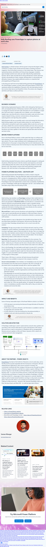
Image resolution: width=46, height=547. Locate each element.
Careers (27, 539)
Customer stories (18, 63)
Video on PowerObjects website (12, 411)
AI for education (14, 535)
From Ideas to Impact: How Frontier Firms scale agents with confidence (37, 469)
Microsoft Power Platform (27, 536)
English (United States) (4, 541)
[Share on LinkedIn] (9, 56)
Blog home (4, 4)
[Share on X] (6, 56)
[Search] (43, 7)
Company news (38, 539)
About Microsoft (32, 539)
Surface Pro (2, 530)
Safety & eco (40, 545)
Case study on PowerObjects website (13, 413)
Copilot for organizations (32, 530)
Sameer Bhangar (4, 43)
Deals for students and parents (5, 535)
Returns (41, 531)
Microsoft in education (31, 532)
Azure (9, 537)
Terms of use (31, 545)
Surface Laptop (7, 530)
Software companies (17, 539)
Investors (5, 540)
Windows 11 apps (15, 531)
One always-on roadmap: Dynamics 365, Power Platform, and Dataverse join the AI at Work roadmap (7, 464)
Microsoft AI (2, 536)
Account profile (21, 531)
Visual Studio (23, 539)
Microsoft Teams (35, 536)
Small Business (5, 537)
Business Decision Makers (7, 63)
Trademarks (36, 545)
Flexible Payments (23, 532)
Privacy (21, 545)
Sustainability (23, 540)
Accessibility (18, 540)
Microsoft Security (8, 536)
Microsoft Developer (14, 537)
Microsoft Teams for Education (5, 534)
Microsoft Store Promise (15, 532)
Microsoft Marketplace (9, 539)
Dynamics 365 (14, 536)
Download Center (27, 531)
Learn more (28, 521)
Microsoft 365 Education (16, 534)
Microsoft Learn (21, 537)
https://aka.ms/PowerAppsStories (32, 415)
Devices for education (39, 532)
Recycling (1, 546)
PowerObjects (38, 83)
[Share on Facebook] (4, 56)
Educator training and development (37, 534)
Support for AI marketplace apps (31, 537)
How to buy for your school (26, 534)
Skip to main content (4, 0)
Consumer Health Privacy (4, 545)
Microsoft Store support (35, 531)
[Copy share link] (2, 56)
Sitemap (11, 545)
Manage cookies (26, 545)
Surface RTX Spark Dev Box (23, 530)
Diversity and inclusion (11, 540)
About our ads (6, 546)
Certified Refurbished (7, 532)
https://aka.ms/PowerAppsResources (13, 417)
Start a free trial (19, 520)
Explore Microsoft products (6, 531)
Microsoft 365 (20, 536)
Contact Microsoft (16, 545)
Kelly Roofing (5, 66)
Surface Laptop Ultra (14, 530)
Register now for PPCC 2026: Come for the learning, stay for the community (22, 462)
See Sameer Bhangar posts (6, 437)
